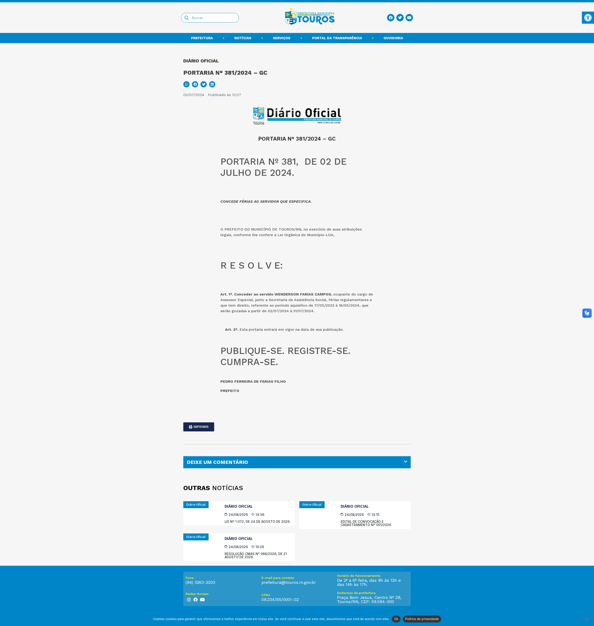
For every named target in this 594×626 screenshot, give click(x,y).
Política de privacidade (422, 619)
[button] (186, 84)
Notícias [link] (242, 38)
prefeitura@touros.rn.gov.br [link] (288, 582)
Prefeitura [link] (202, 38)
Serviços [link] (281, 38)
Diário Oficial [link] (239, 506)
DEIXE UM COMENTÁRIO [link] (217, 462)
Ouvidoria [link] (393, 38)
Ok (396, 619)
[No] (587, 619)
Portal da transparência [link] (337, 38)
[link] (588, 18)
